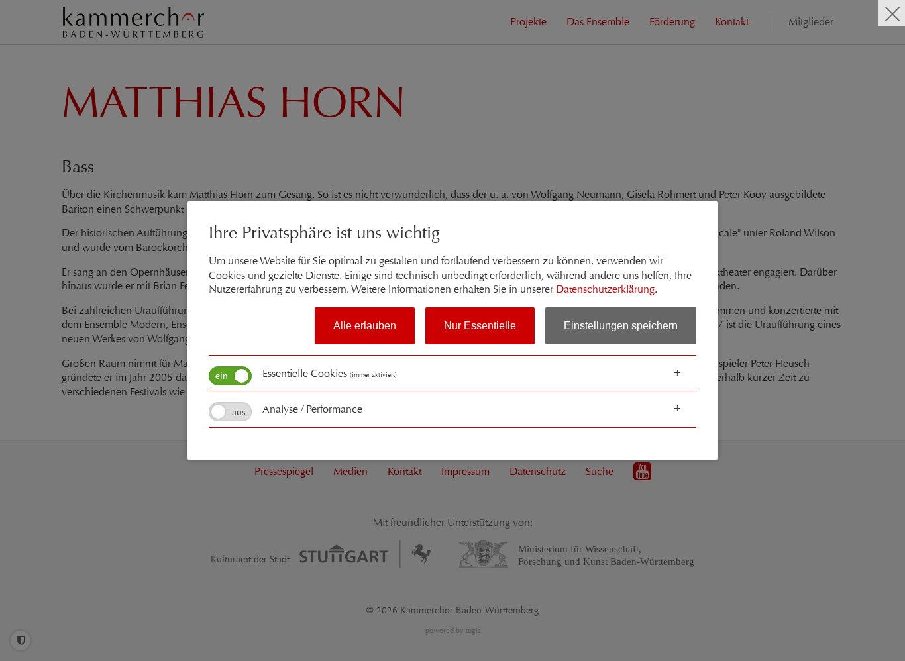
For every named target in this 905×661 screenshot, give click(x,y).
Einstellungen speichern (621, 325)
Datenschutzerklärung (605, 289)
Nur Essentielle (480, 325)
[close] (891, 13)
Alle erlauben (364, 325)
